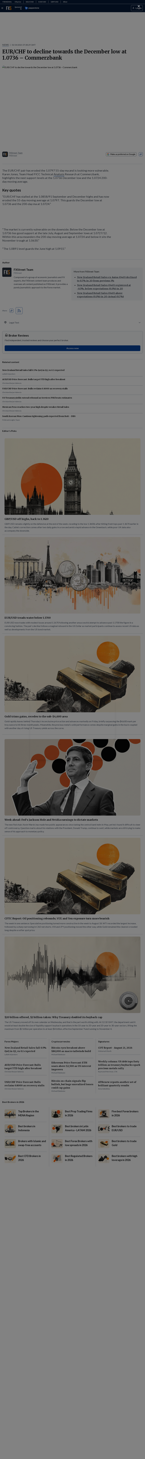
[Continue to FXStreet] (139, 6)
